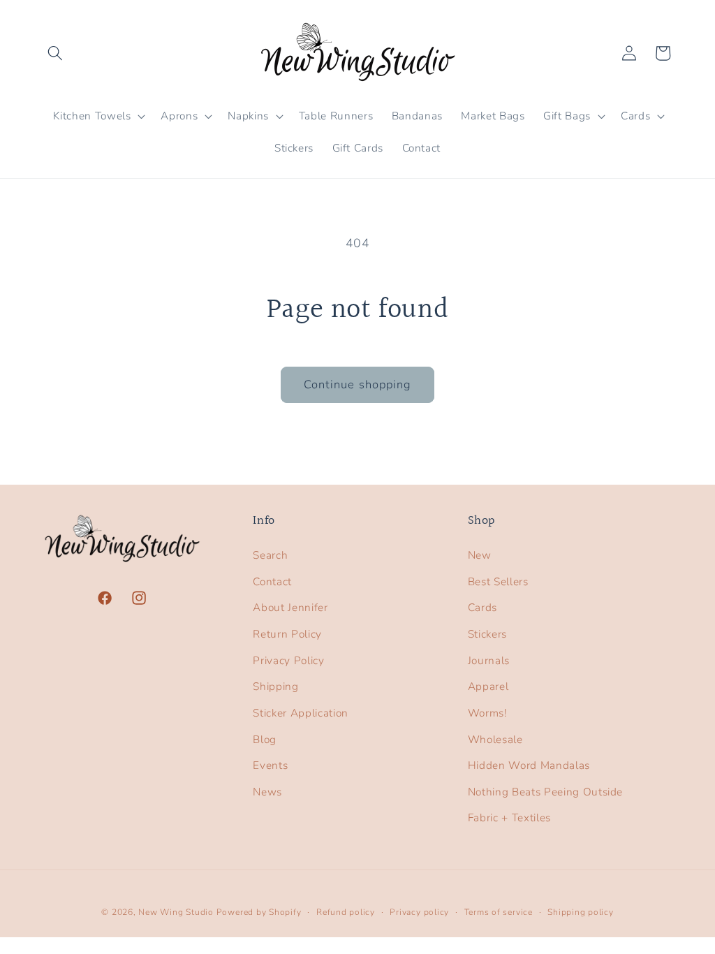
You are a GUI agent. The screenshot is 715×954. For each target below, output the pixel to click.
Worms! (487, 712)
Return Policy (287, 633)
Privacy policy (419, 912)
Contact (272, 581)
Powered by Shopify (259, 912)
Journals (489, 660)
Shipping (275, 686)
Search (270, 555)
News (267, 791)
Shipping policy (580, 912)
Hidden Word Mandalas (529, 765)
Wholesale (495, 739)
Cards (482, 607)
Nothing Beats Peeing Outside (545, 791)
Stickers (487, 633)
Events (270, 765)
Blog (265, 739)
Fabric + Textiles (509, 817)
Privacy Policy (288, 660)
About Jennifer (290, 607)
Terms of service (498, 912)
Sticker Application (300, 712)
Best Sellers (498, 581)
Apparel (488, 686)
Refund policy (345, 912)
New (480, 555)
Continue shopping (358, 384)
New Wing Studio (176, 912)
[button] (55, 53)
